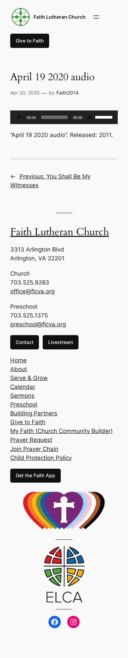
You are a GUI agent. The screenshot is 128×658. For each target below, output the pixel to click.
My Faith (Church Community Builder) (61, 431)
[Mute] (89, 117)
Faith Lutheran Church (59, 17)
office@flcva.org (32, 291)
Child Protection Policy (41, 457)
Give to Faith (30, 41)
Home (18, 360)
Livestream (60, 342)
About (18, 369)
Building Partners (33, 413)
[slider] (104, 116)
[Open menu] (96, 17)
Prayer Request (31, 439)
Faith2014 (67, 93)
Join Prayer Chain (34, 449)
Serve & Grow (29, 378)
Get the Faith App (35, 475)
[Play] (19, 117)
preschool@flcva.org (38, 324)
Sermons (22, 395)
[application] (64, 117)
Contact (24, 342)
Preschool (23, 404)
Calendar (22, 386)
